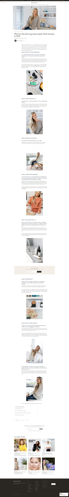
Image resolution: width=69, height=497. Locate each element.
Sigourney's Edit (36, 481)
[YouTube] (3, 2)
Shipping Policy (36, 488)
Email (23, 420)
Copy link (27, 420)
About (21, 4)
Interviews (43, 4)
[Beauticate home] (34, 2)
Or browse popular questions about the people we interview (34, 430)
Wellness (32, 4)
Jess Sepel (44, 45)
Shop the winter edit (31, 0)
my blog (31, 326)
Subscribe (61, 2)
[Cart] (67, 2)
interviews (16, 31)
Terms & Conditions (37, 485)
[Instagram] (1, 2)
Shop (24, 4)
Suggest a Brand (29, 491)
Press (28, 482)
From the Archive (36, 482)
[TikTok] (2, 2)
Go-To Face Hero (36, 65)
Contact (36, 491)
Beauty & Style (28, 4)
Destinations (39, 4)
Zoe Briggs (18, 40)
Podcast (47, 4)
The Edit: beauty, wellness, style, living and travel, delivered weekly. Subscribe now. (47, 0)
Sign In (65, 2)
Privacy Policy (29, 485)
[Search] (63, 2)
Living (35, 4)
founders (21, 31)
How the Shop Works (30, 488)
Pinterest (19, 420)
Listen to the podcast (23, 0)
